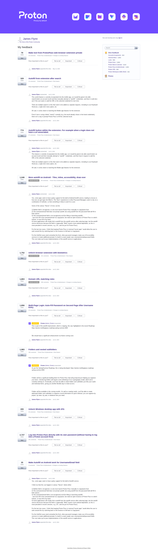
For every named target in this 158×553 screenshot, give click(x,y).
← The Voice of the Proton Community (29, 42)
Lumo (110, 60)
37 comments (32, 135)
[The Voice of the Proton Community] (79, 17)
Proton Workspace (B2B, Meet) (117, 72)
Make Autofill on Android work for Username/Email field (53, 462)
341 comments (32, 439)
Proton (110, 76)
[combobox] (120, 48)
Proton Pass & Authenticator (44, 55)
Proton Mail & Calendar (115, 64)
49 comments (44, 180)
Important (69, 61)
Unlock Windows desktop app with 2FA (46, 409)
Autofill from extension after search (44, 78)
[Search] (136, 47)
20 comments (32, 310)
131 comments (45, 256)
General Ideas (112, 57)
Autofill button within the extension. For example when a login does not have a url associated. (61, 131)
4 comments (31, 465)
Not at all (58, 61)
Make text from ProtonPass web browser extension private (55, 53)
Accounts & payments (114, 55)
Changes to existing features (60, 55)
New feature (56, 81)
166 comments (32, 352)
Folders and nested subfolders (42, 349)
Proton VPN (112, 69)
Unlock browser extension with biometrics (47, 253)
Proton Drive (112, 62)
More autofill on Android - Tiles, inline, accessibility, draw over (57, 177)
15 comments (32, 81)
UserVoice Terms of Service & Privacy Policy (79, 548)
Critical (81, 61)
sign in (120, 37)
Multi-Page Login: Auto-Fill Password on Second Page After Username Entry (60, 306)
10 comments (32, 55)
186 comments (45, 282)
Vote (22, 58)
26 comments (32, 412)
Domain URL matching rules (41, 279)
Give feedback (113, 53)
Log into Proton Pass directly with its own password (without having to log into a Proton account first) (62, 436)
